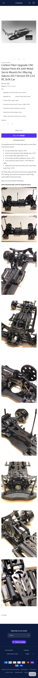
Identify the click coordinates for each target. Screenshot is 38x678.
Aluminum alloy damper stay (12, 112)
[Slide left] (14, 59)
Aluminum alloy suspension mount (14, 108)
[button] (4, 3)
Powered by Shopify (14, 669)
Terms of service (9, 672)
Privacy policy (33, 669)
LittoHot (7, 669)
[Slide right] (24, 59)
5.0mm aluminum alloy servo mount (14, 116)
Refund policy (24, 669)
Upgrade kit (7, 96)
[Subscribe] (28, 635)
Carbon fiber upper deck (11, 100)
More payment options (19, 140)
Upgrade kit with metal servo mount (14, 92)
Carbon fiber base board (23, 96)
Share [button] (5, 615)
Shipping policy (19, 672)
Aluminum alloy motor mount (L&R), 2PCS (16, 104)
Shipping (3, 86)
